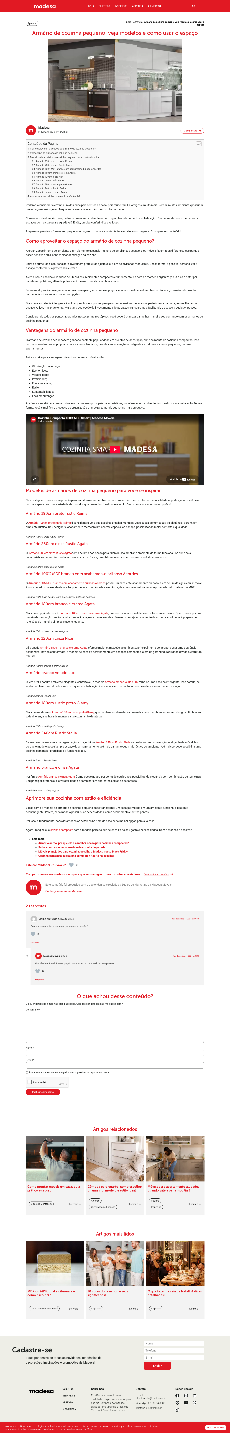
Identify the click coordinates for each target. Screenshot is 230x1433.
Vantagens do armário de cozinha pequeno (54, 153)
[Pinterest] (177, 1403)
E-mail (30, 1060)
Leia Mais (87, 1429)
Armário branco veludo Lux (50, 180)
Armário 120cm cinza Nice (50, 176)
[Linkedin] (195, 1396)
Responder (35, 942)
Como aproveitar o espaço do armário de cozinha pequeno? (63, 148)
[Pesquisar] (193, 6)
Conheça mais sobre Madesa (63, 891)
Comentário (33, 1009)
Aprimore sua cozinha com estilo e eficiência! (55, 196)
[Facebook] (177, 1396)
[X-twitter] (195, 1403)
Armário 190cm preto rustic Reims (54, 161)
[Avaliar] (71, 865)
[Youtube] (186, 1403)
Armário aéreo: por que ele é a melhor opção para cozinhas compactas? (83, 843)
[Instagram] (186, 1396)
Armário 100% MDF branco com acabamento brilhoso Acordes (68, 169)
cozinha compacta (61, 830)
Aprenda (137, 6)
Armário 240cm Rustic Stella (51, 188)
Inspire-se (121, 6)
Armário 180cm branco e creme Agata (56, 172)
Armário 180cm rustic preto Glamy (54, 184)
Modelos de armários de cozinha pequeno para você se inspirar (65, 157)
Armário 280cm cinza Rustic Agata (54, 165)
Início (128, 22)
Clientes (104, 6)
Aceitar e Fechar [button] (215, 1427)
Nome (30, 1048)
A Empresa (154, 6)
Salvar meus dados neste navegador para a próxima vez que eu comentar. (69, 1072)
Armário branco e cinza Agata (51, 192)
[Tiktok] (177, 1410)
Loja (91, 6)
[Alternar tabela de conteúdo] (197, 144)
